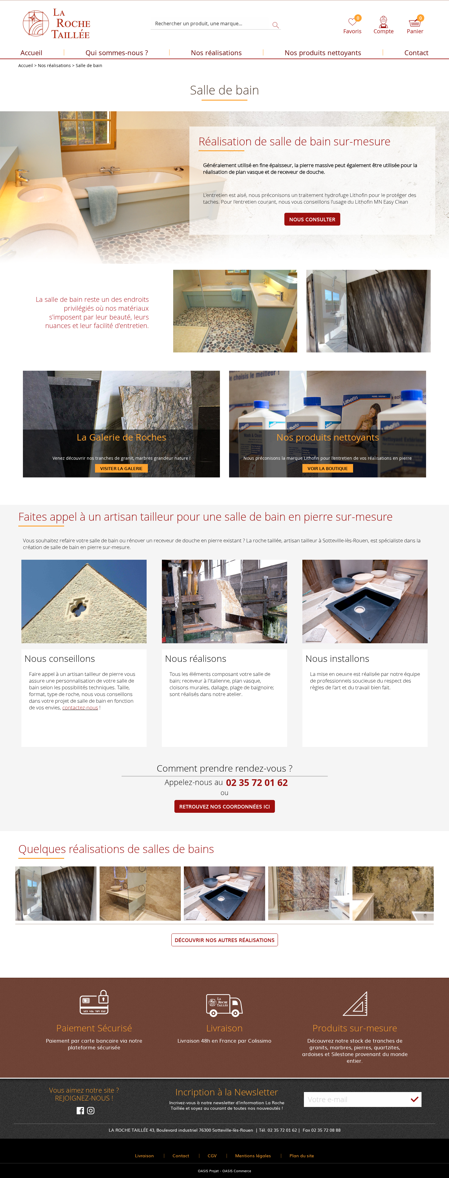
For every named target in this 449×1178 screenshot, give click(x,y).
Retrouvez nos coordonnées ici (224, 806)
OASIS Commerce (236, 1170)
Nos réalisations (216, 52)
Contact (416, 52)
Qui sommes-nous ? (117, 52)
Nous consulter (312, 219)
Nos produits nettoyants (323, 52)
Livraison (144, 1155)
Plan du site (302, 1155)
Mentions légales (253, 1155)
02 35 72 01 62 (257, 782)
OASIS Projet (208, 1170)
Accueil (31, 52)
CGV (212, 1155)
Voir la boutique (328, 468)
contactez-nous (80, 707)
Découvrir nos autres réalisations (225, 940)
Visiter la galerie (121, 468)
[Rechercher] (274, 23)
